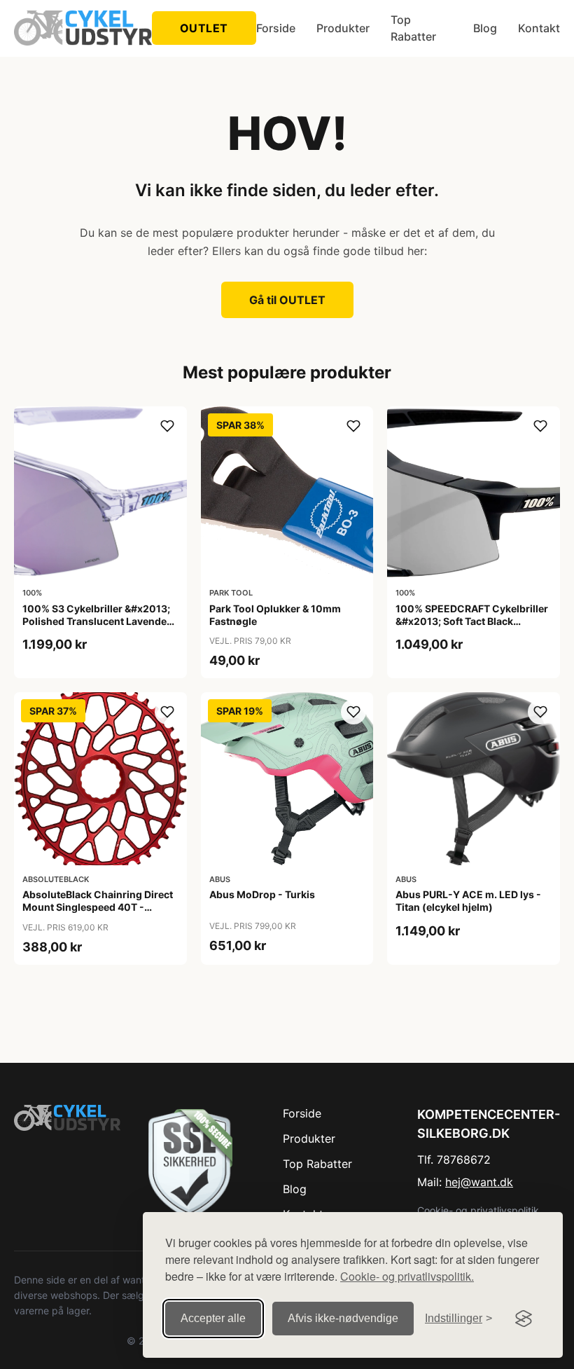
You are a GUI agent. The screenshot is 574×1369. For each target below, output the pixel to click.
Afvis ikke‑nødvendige (343, 1318)
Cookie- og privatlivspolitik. (407, 1276)
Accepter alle (213, 1318)
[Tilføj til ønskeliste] (167, 426)
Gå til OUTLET (287, 300)
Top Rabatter (413, 28)
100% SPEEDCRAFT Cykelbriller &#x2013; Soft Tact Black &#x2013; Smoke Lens (472, 621)
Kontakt (539, 28)
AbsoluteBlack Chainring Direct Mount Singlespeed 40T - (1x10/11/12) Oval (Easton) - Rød (97, 913)
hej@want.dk (479, 1182)
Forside (275, 28)
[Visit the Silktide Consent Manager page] (523, 1318)
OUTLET (204, 28)
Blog (485, 28)
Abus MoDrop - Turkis (262, 894)
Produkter (343, 28)
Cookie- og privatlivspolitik (478, 1210)
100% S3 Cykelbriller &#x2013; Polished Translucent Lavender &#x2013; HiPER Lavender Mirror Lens (96, 628)
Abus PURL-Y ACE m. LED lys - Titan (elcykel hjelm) (468, 900)
